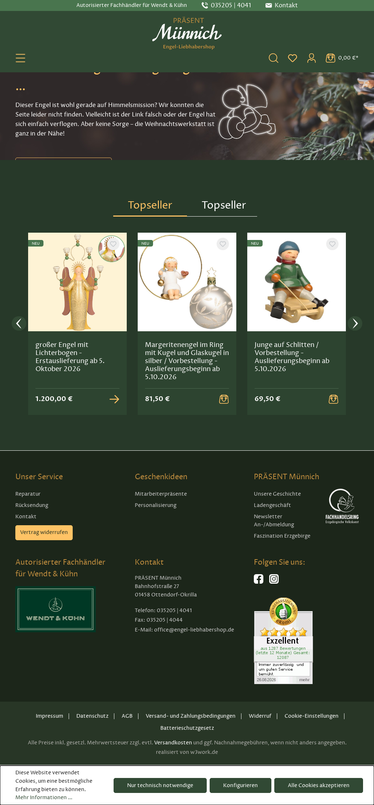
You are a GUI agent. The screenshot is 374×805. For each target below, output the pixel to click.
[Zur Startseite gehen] (187, 33)
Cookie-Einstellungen (312, 716)
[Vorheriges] (19, 324)
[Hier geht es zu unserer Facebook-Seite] (258, 582)
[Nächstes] (355, 324)
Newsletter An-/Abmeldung (274, 521)
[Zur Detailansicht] (114, 399)
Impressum (49, 716)
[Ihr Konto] (311, 58)
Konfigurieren (240, 785)
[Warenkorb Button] (223, 399)
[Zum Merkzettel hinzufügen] (113, 244)
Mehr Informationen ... (43, 797)
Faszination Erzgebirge (282, 536)
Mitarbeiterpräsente (161, 494)
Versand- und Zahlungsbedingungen (191, 716)
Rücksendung (31, 505)
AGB (127, 716)
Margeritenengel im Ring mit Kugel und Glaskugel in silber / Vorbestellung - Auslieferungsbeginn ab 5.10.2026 (187, 361)
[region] (187, 324)
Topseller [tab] (150, 205)
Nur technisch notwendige (160, 785)
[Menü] (20, 58)
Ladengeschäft (272, 505)
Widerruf (260, 716)
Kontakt (26, 517)
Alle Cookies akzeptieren (319, 785)
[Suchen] (273, 58)
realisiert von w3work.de (187, 752)
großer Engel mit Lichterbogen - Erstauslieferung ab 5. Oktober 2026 (69, 357)
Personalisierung (155, 505)
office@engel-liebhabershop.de (194, 630)
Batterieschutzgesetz (187, 728)
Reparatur (28, 494)
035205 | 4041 (231, 5)
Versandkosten (173, 743)
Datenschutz (92, 716)
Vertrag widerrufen (44, 532)
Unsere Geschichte (277, 494)
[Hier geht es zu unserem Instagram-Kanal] (274, 582)
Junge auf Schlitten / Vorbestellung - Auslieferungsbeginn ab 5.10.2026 (292, 357)
